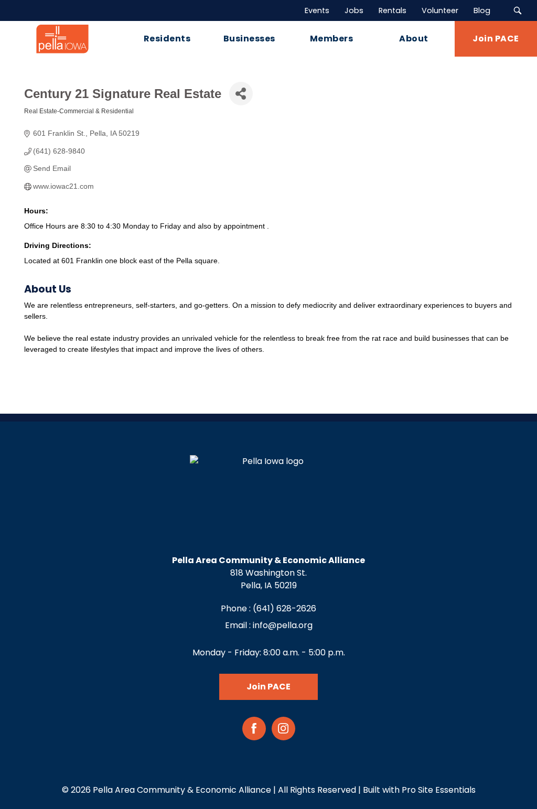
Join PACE (268, 687)
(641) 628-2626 (284, 608)
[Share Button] (241, 93)
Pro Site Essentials (439, 790)
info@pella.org (283, 625)
